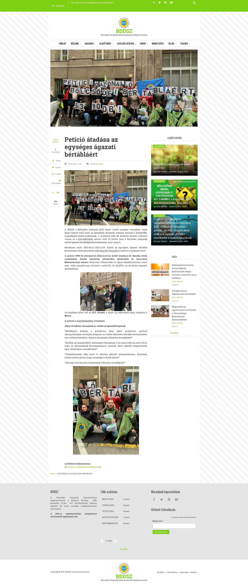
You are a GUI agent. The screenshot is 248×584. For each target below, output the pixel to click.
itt (116, 312)
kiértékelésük (86, 239)
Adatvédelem (172, 572)
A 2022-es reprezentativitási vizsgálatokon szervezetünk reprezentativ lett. (73, 515)
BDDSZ (124, 30)
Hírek (143, 43)
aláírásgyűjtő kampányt (107, 250)
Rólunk (75, 43)
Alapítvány (105, 43)
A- (53, 192)
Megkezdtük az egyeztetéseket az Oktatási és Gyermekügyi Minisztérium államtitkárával (184, 313)
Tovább (173, 333)
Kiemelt (60, 5)
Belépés (193, 572)
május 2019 (107, 499)
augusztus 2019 (110, 517)
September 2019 (110, 523)
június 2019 (108, 505)
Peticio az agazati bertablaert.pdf (84, 467)
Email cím (158, 521)
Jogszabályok (159, 146)
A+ (58, 192)
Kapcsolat (184, 572)
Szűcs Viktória (161, 172)
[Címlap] (124, 22)
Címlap (62, 43)
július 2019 (108, 511)
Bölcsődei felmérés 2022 (91, 229)
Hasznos (89, 43)
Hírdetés (160, 572)
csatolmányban (85, 321)
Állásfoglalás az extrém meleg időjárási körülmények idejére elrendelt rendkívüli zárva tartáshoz (184, 271)
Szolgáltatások (125, 43)
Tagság (184, 43)
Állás (171, 43)
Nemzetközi (158, 43)
